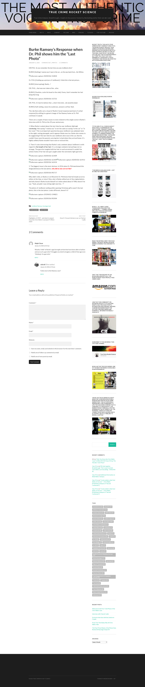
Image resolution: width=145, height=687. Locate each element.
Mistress (111, 548)
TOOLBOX (90, 32)
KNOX (49, 32)
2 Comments (63, 62)
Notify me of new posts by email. (41, 356)
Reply (36, 257)
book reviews (98, 518)
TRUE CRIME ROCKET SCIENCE (72, 12)
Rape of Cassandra (99, 564)
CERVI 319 (97, 521)
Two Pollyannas (98, 589)
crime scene (108, 530)
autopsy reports (98, 512)
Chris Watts (108, 521)
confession (108, 527)
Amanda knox (97, 506)
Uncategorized (46, 206)
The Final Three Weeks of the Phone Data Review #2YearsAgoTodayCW (104, 628)
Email (31, 331)
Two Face (96, 583)
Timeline (104, 580)
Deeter (111, 533)
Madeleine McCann (99, 548)
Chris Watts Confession (100, 524)
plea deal (110, 561)
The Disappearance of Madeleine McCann (102, 576)
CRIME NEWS (32, 32)
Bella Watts (109, 512)
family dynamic (105, 539)
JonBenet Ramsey (37, 206)
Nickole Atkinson (98, 561)
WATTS (42, 32)
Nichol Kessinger (98, 558)
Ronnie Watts (97, 567)
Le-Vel (95, 545)
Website (31, 340)
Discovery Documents (100, 536)
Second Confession (99, 570)
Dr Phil (95, 539)
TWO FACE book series (100, 586)
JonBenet (57, 32)
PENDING (81, 32)
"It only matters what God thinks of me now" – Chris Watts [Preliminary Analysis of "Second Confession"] (103, 482)
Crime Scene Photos (99, 533)
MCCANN (66, 32)
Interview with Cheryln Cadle (100, 614)
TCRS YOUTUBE (100, 32)
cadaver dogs (109, 518)
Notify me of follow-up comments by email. (45, 352)
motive (102, 551)
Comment (32, 303)
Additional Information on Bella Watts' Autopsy (103, 475)
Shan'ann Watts (98, 573)
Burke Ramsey (34, 209)
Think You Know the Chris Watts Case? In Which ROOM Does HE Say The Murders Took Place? (104, 460)
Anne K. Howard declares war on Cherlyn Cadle (73, 218)
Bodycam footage (99, 515)
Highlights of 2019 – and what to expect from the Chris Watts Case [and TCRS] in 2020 (41, 218)
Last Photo (44, 209)
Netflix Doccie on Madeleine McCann (103, 554)
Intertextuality (108, 542)
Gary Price (95, 466)
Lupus (102, 545)
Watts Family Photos (100, 592)
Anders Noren (107, 678)
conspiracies (97, 530)
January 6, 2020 (34, 62)
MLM (95, 551)
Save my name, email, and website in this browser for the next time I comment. (56, 349)
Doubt (112, 536)
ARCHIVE (111, 32)
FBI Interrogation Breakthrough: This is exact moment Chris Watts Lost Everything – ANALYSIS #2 (103, 468)
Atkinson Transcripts (100, 509)
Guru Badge (97, 542)
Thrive (96, 580)
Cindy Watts (97, 527)
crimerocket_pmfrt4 (49, 62)
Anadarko (108, 506)
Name (31, 322)
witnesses (97, 595)
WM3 (73, 32)
